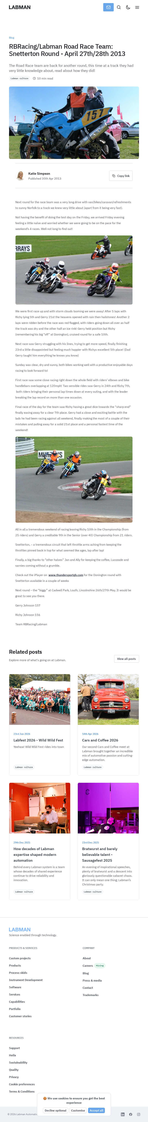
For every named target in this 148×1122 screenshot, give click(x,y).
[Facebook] (130, 1114)
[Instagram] (138, 1114)
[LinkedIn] (123, 1114)
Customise (78, 1110)
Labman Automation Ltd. (30, 1114)
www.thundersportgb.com (66, 575)
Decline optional (55, 1110)
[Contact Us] (108, 7)
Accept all (96, 1110)
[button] (22, 1084)
